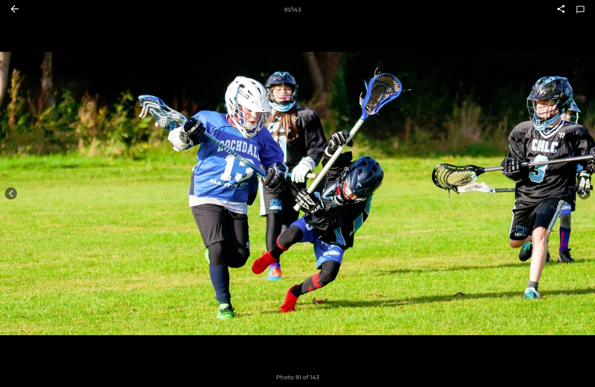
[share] (561, 9)
